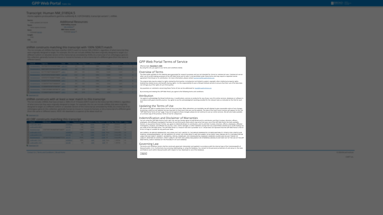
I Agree (143, 153)
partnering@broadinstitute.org (204, 78)
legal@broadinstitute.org (203, 88)
